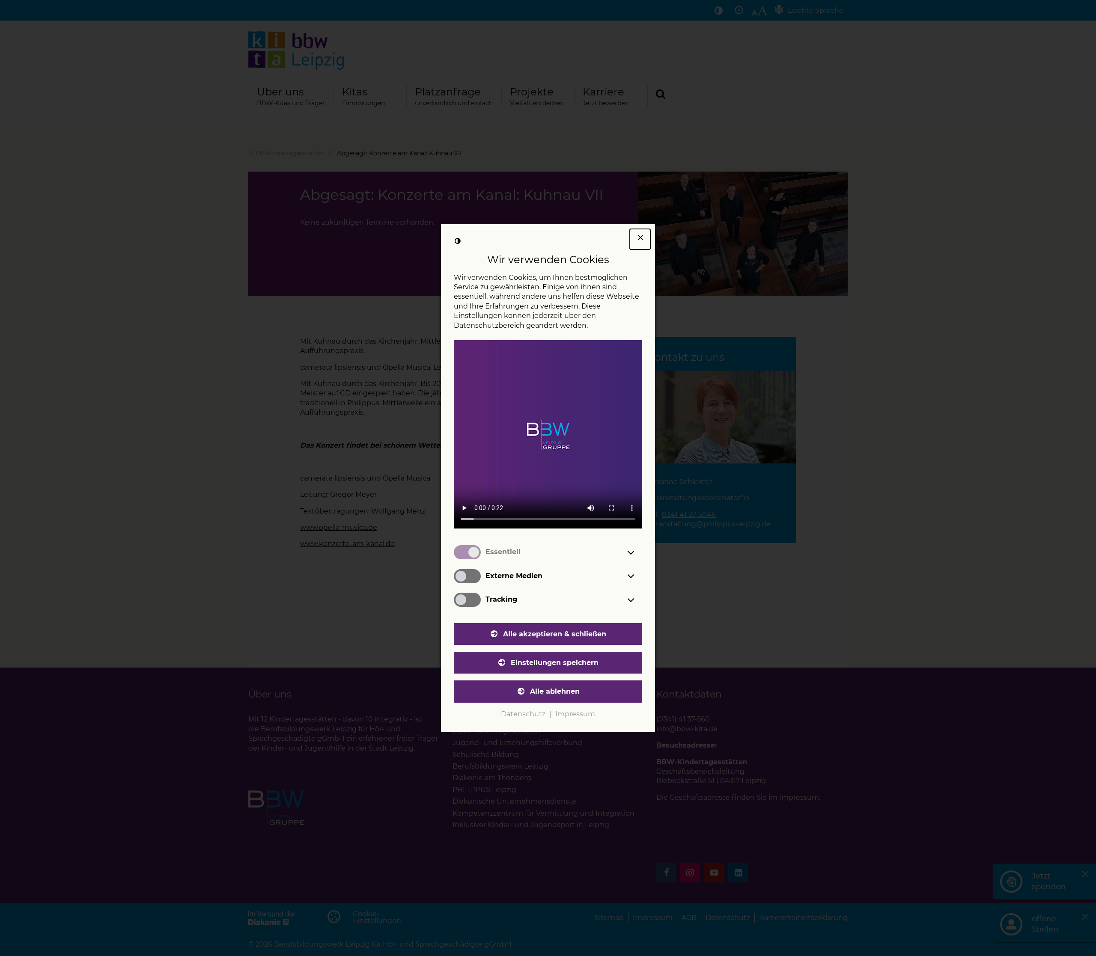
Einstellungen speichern (555, 663)
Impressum (575, 714)
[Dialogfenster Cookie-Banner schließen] (640, 239)
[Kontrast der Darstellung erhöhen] (457, 241)
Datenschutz (524, 714)
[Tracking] (638, 600)
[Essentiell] (638, 552)
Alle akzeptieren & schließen (554, 634)
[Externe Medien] (638, 576)
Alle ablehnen (555, 691)
